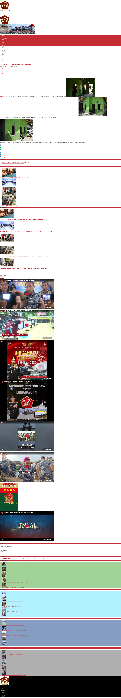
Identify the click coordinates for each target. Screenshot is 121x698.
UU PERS (3, 696)
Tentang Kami (4, 691)
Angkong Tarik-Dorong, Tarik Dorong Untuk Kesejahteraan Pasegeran (12, 157)
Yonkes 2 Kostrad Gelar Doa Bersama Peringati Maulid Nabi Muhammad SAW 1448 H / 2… (14, 566)
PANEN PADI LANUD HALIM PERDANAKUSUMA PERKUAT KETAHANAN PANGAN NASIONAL (15, 635)
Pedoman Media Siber (5, 693)
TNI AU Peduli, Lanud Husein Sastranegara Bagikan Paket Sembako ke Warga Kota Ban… (14, 630)
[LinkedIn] (60, 154)
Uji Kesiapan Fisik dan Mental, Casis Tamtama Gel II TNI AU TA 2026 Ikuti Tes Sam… (13, 625)
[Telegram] (60, 152)
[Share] (60, 156)
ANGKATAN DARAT (6, 66)
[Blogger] (60, 155)
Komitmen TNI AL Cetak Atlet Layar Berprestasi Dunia (9, 611)
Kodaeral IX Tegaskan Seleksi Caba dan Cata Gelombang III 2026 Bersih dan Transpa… (13, 601)
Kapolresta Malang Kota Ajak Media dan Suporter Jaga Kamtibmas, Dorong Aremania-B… (14, 675)
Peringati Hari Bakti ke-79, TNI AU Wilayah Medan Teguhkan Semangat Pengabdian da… (14, 640)
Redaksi (3, 692)
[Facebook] (60, 145)
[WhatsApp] (60, 147)
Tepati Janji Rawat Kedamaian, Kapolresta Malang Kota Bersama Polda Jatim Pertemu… (14, 659)
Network (3, 694)
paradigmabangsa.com (6, 558)
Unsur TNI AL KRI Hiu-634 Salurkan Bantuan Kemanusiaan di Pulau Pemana (12, 606)
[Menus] (0, 11)
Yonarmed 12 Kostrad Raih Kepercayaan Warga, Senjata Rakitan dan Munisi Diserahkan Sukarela (15, 205)
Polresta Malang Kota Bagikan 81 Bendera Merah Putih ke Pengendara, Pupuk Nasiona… (14, 654)
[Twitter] (60, 146)
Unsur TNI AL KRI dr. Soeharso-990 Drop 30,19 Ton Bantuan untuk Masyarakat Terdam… (14, 616)
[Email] (60, 151)
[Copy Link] (60, 144)
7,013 (2, 273)
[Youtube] (2, 60)
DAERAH (10, 66)
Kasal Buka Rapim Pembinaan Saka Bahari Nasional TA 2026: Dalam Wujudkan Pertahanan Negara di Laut (17, 162)
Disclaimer (3, 695)
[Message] (60, 150)
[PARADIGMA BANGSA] (4, 9)
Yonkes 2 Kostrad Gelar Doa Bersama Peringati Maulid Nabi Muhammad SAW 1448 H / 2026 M (15, 161)
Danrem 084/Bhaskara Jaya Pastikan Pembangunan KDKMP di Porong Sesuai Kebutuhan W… (15, 582)
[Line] (60, 148)
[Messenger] (60, 149)
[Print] (60, 153)
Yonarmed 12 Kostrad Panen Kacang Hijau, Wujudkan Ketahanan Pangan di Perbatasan (14, 587)
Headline (13, 66)
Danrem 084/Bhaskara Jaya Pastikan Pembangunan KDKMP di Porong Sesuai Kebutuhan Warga (15, 164)
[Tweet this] (2, 68)
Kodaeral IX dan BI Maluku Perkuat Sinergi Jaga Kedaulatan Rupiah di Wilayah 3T (13, 163)
